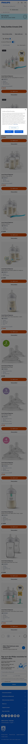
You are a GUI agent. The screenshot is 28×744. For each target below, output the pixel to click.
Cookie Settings (13, 128)
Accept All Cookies (18, 132)
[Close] (24, 109)
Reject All (8, 132)
